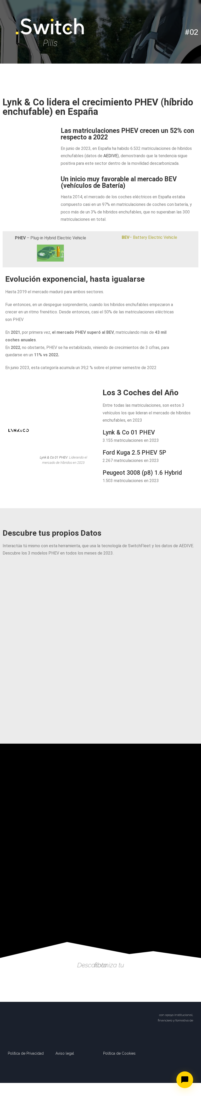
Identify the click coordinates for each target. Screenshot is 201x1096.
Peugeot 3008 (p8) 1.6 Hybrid (142, 472)
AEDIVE (110, 155)
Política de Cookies (119, 1053)
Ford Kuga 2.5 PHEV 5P (134, 452)
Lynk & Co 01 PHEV (54, 457)
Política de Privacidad (26, 1053)
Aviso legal (64, 1053)
